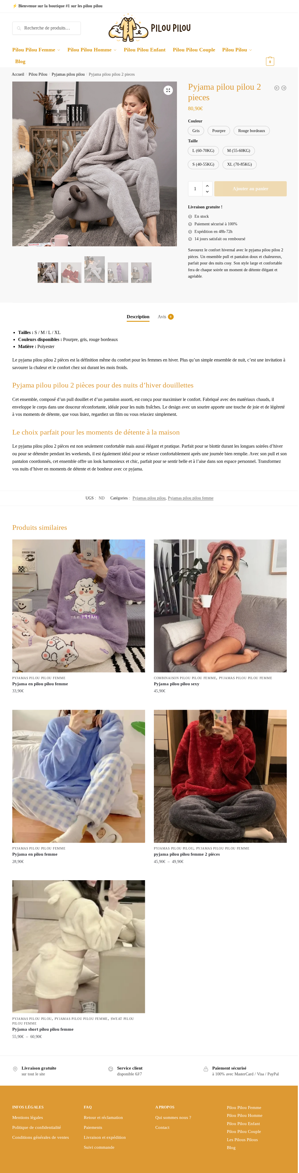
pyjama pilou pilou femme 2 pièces (187, 854)
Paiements (93, 1127)
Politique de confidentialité (36, 1127)
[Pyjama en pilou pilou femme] (78, 605)
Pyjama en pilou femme (35, 854)
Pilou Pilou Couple (244, 1131)
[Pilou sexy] (277, 88)
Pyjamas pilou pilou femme (190, 498)
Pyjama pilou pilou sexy (176, 683)
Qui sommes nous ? (173, 1117)
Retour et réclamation (103, 1117)
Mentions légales (27, 1117)
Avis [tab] (162, 316)
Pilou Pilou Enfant (243, 1123)
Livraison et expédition (105, 1137)
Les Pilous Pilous (242, 1139)
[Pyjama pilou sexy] (284, 88)
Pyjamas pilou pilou (68, 74)
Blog (231, 1147)
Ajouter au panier (250, 188)
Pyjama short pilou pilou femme (43, 1029)
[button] (168, 90)
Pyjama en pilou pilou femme (40, 683)
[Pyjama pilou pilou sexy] (220, 605)
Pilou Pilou (38, 74)
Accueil (18, 74)
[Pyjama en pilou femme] (78, 776)
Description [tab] (138, 316)
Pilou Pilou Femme (244, 1107)
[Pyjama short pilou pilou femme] (78, 946)
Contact (162, 1127)
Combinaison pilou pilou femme (185, 678)
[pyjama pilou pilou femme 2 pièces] (220, 776)
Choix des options (78, 703)
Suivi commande (99, 1147)
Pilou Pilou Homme (245, 1115)
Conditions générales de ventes (40, 1137)
